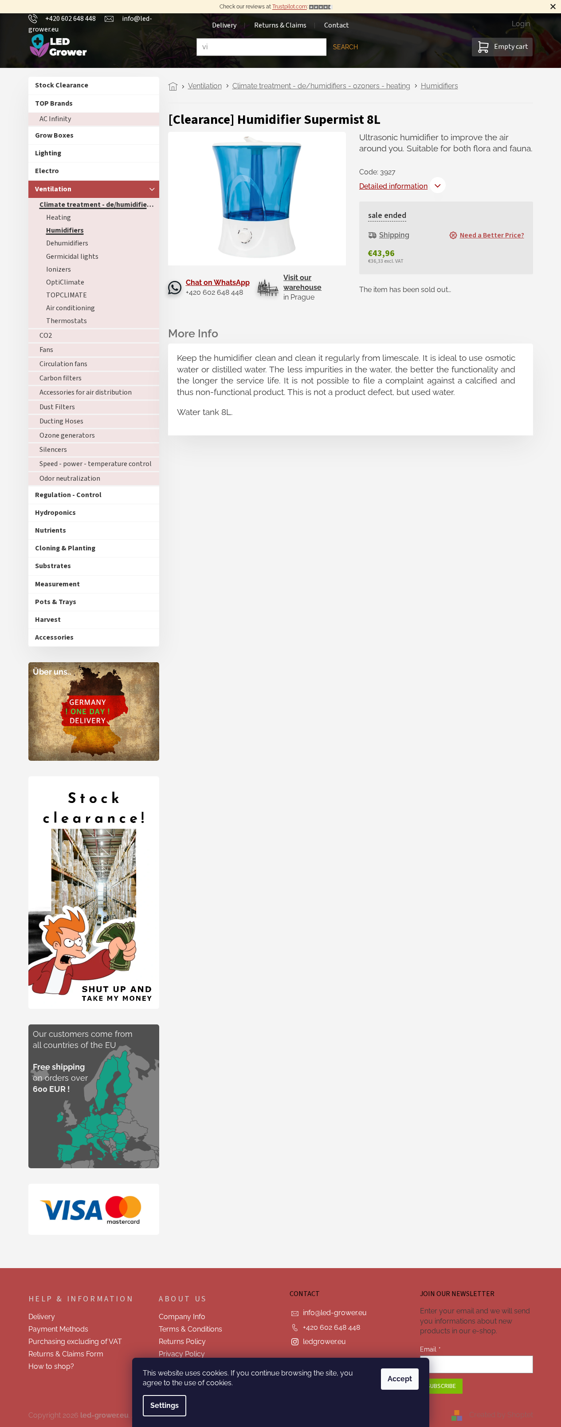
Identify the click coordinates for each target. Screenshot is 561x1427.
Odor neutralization (69, 478)
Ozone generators (67, 435)
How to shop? (51, 1366)
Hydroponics (55, 513)
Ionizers (58, 269)
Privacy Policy (182, 1354)
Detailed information (393, 186)
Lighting (48, 153)
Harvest (48, 620)
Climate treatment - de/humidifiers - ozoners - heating (99, 205)
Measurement (57, 584)
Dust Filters (57, 407)
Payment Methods (58, 1329)
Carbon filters (60, 378)
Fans (46, 350)
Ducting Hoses (61, 421)
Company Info (182, 1316)
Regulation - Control (68, 495)
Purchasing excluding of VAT (75, 1341)
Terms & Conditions (190, 1329)
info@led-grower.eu (335, 1312)
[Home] (175, 86)
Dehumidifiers (67, 243)
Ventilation (53, 189)
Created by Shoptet (501, 1415)
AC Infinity (55, 119)
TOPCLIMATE (66, 295)
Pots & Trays (55, 602)
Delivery (41, 1316)
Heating (58, 217)
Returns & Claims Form (65, 1354)
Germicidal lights (72, 256)
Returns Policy (182, 1341)
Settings (164, 1405)
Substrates (53, 566)
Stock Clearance (61, 85)
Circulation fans (63, 364)
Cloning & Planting (65, 548)
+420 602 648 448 (331, 1327)
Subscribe (441, 1386)
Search (345, 47)
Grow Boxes (54, 135)
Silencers (53, 450)
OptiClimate (65, 282)
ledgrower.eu (324, 1341)
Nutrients (50, 530)
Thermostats (66, 321)
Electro (47, 171)
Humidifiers (65, 230)
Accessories (54, 637)
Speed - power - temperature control (95, 464)
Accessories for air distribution (85, 392)
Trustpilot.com (289, 7)
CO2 (45, 335)
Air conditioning (70, 308)
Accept (400, 1379)
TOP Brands (54, 103)
